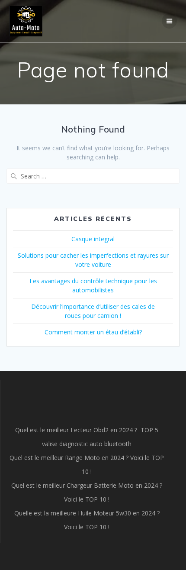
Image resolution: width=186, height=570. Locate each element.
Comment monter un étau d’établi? (93, 332)
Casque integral (93, 239)
